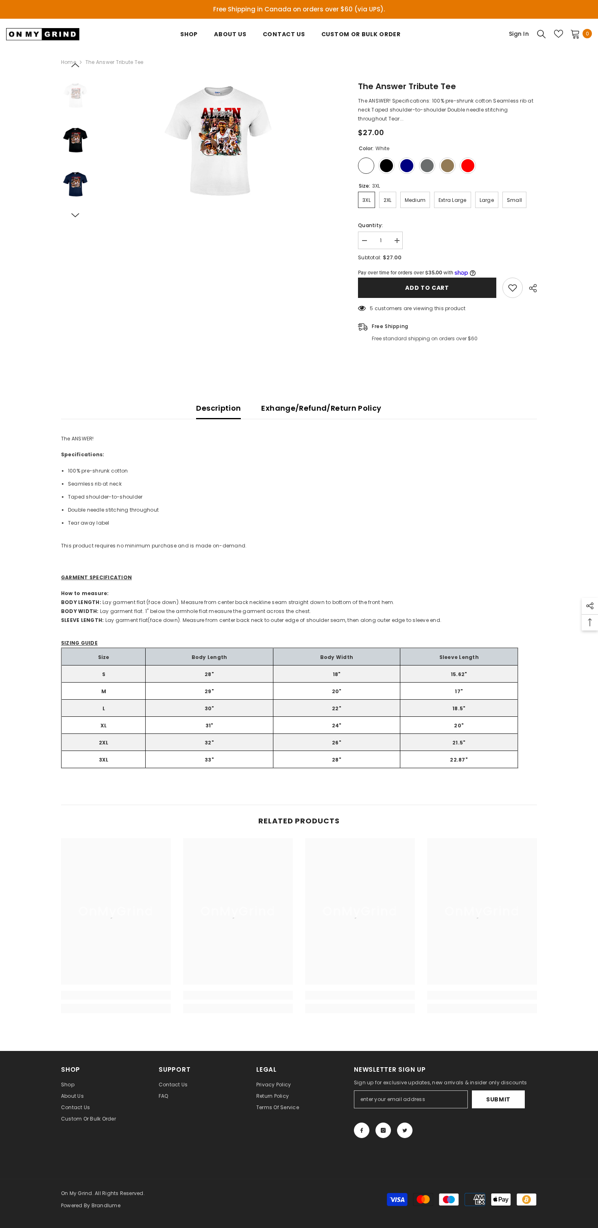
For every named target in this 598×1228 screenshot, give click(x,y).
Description (218, 408)
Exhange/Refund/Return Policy (321, 408)
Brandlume (106, 1205)
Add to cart (427, 288)
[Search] (541, 33)
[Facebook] (361, 1130)
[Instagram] (383, 1130)
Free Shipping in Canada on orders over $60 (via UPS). (299, 9)
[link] (116, 995)
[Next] (75, 215)
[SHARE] (530, 288)
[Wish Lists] (558, 33)
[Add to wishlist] (512, 288)
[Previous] (75, 65)
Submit (498, 1099)
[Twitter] (404, 1130)
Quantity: (370, 225)
